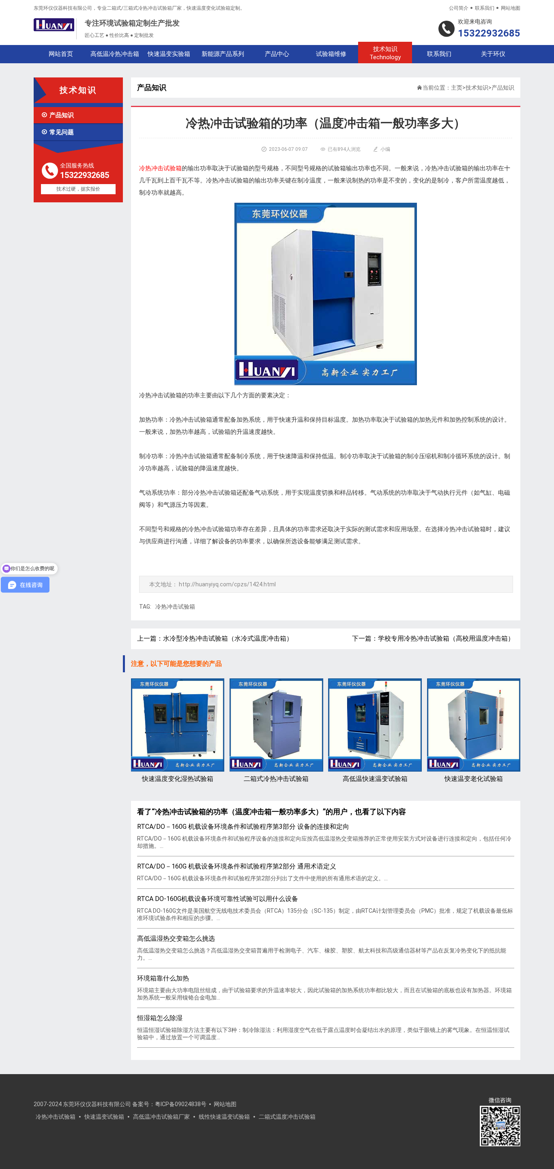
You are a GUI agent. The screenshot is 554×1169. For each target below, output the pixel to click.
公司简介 (458, 8)
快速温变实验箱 (169, 54)
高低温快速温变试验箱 (375, 779)
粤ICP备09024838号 (180, 1104)
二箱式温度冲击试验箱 (287, 1116)
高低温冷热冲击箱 (114, 54)
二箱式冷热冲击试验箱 (276, 779)
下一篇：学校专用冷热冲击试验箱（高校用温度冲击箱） (433, 638)
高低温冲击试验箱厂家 (161, 1116)
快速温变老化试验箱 (473, 779)
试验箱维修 (331, 54)
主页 (456, 87)
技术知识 (385, 53)
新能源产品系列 (223, 54)
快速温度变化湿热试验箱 (177, 779)
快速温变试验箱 (104, 1116)
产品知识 (57, 115)
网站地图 (510, 8)
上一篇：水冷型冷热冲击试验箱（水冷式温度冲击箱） (215, 638)
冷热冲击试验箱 (175, 606)
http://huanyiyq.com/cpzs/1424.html (227, 584)
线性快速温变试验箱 (224, 1116)
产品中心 (277, 54)
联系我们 (484, 8)
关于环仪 (493, 54)
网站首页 (61, 54)
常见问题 (57, 132)
